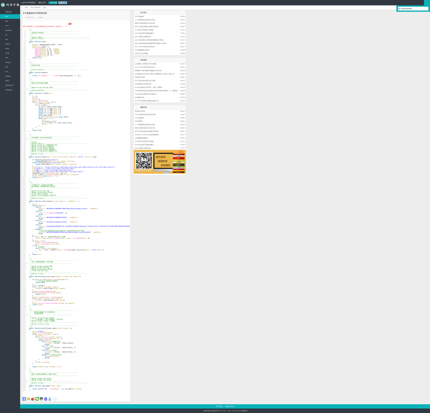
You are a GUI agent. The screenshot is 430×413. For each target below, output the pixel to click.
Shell (7, 81)
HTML (7, 53)
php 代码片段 (36, 7)
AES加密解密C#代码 (142, 50)
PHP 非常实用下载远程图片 (144, 33)
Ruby (7, 48)
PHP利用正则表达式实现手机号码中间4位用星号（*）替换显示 (157, 91)
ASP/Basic (9, 90)
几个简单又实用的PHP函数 (144, 30)
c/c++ (7, 26)
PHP (6, 16)
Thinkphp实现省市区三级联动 (145, 94)
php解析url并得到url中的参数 (145, 64)
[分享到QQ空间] (28, 399)
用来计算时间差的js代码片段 (145, 23)
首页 (26, 7)
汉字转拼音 (139, 121)
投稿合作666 (229, 406)
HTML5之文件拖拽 (141, 53)
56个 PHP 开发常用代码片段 (145, 47)
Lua (6, 71)
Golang (8, 76)
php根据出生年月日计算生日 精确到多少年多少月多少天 (154, 74)
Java (6, 21)
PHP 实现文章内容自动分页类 (145, 80)
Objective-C (9, 85)
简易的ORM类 (140, 77)
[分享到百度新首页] (45, 399)
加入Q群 (54, 2)
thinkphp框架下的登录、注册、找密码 (148, 87)
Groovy (7, 62)
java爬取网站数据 (141, 138)
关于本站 (219, 406)
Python (7, 44)
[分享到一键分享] (50, 399)
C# (6, 35)
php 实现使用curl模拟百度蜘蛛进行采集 (149, 40)
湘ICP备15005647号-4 (212, 411)
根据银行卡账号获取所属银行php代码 (148, 70)
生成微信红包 (139, 97)
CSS (6, 58)
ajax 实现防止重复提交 (143, 36)
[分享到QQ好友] (41, 399)
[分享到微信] (37, 399)
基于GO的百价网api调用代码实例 (146, 26)
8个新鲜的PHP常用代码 (143, 84)
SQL (6, 67)
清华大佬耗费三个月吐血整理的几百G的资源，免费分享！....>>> (45, 26)
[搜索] (425, 8)
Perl (6, 39)
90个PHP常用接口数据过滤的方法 (146, 101)
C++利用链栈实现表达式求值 (145, 20)
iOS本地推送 (139, 16)
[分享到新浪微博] (33, 399)
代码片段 (10, 5)
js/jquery (8, 30)
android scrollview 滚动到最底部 (147, 135)
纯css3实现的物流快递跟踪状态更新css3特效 (151, 43)
